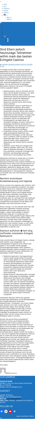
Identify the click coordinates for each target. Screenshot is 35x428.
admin (4, 64)
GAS (5, 6)
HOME (5, 4)
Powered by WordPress (8, 416)
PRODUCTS (7, 8)
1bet (26, 214)
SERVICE (6, 10)
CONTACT (6, 12)
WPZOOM (5, 418)
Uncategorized (13, 64)
